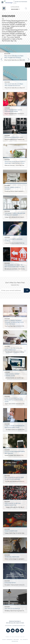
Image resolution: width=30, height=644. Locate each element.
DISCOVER (7, 53)
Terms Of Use (10, 636)
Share (27, 66)
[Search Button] (26, 8)
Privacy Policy (20, 636)
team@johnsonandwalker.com (19, 625)
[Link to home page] (8, 2)
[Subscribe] (27, 290)
